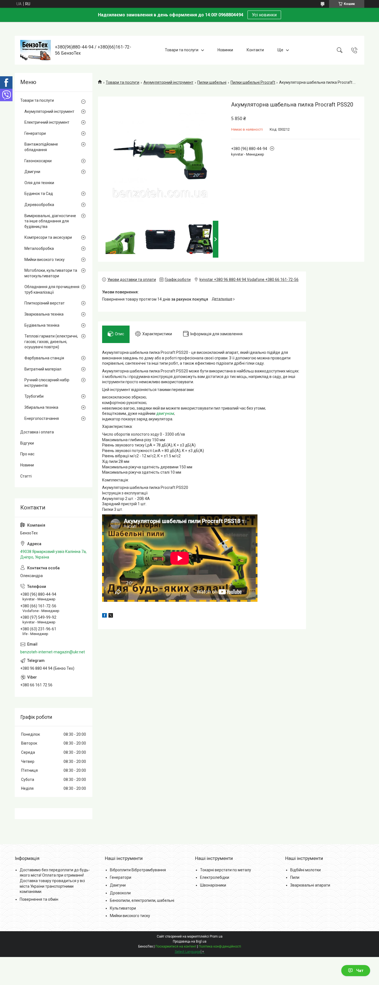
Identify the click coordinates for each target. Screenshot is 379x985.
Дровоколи (120, 893)
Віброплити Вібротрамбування (138, 870)
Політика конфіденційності (220, 946)
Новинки (225, 50)
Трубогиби (34, 396)
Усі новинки (264, 14)
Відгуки (27, 443)
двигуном (165, 413)
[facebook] (104, 616)
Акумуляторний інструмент (168, 82)
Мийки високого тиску (44, 259)
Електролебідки (214, 877)
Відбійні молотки (305, 870)
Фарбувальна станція (44, 358)
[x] (110, 616)
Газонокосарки (38, 161)
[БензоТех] (35, 50)
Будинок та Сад (38, 193)
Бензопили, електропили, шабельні (142, 900)
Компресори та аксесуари (48, 237)
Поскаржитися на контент (175, 946)
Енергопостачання (41, 418)
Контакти (255, 50)
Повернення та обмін (39, 899)
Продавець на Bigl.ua (189, 941)
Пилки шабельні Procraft (253, 82)
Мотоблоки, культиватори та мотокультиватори (50, 273)
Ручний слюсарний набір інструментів (46, 383)
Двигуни (32, 171)
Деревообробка (39, 204)
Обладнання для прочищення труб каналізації (51, 290)
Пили (294, 877)
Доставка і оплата (37, 432)
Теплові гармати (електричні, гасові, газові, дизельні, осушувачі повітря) (51, 341)
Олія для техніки (39, 183)
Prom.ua (216, 936)
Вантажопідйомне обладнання (41, 147)
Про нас (27, 454)
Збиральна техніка (41, 407)
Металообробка (39, 248)
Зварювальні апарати (310, 885)
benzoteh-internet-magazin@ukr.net (52, 652)
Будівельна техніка (41, 325)
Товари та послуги (181, 50)
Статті (26, 476)
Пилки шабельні (211, 82)
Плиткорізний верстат (44, 303)
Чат (359, 970)
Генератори (35, 133)
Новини (27, 465)
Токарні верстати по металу (225, 870)
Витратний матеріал (42, 369)
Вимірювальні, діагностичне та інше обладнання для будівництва (50, 221)
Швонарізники (213, 885)
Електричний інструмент (46, 122)
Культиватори (123, 908)
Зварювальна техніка (44, 314)
